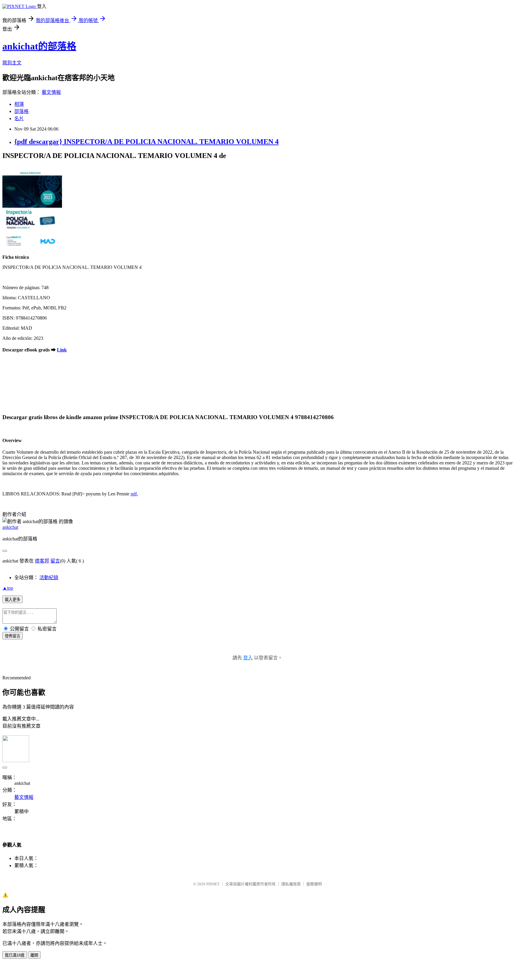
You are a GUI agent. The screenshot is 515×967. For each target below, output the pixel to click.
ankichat (10, 527)
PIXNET (213, 884)
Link (62, 349)
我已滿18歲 (14, 955)
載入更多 (12, 599)
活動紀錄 (48, 577)
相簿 (19, 104)
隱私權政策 (291, 884)
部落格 (21, 111)
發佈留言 (12, 636)
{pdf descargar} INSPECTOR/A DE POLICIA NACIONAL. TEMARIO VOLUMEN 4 (146, 141)
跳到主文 (11, 62)
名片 (19, 118)
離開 (34, 955)
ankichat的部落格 (39, 46)
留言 (55, 560)
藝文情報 (51, 92)
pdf (134, 493)
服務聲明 (314, 884)
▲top (7, 588)
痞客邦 (42, 560)
